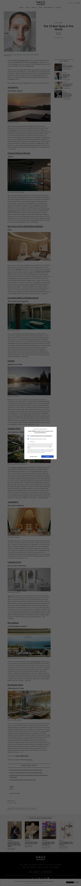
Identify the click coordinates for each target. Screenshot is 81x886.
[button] (40, 442)
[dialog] (40, 443)
